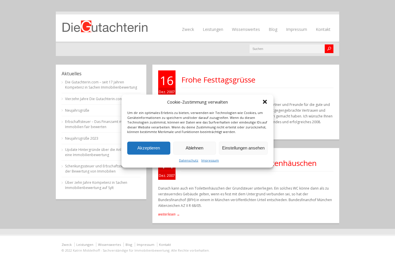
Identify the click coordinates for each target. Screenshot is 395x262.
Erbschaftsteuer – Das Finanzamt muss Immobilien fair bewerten (96, 124)
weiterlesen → (169, 214)
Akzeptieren (148, 147)
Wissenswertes (246, 29)
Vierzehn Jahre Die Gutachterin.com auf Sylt (100, 98)
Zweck (188, 29)
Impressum (210, 160)
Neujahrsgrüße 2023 (81, 138)
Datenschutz (188, 160)
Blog (273, 29)
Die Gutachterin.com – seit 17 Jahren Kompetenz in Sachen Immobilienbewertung (101, 85)
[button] (265, 102)
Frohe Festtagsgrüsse (218, 79)
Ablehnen (194, 147)
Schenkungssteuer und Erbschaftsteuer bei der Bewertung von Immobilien (99, 169)
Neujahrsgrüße (77, 110)
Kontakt (323, 29)
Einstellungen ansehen (243, 147)
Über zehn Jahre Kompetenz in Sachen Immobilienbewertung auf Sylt (96, 185)
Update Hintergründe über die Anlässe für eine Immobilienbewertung (99, 152)
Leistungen (213, 29)
